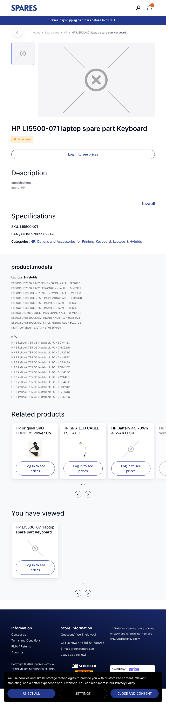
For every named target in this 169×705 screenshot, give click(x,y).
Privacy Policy (125, 683)
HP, (34, 241)
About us (17, 652)
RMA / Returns (21, 646)
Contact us (18, 634)
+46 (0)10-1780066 (91, 642)
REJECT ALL (31, 693)
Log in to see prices (83, 154)
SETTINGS (83, 693)
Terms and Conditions (26, 640)
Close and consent (134, 693)
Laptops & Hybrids (127, 241)
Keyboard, (104, 241)
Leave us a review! (73, 654)
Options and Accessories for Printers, (66, 241)
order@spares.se (82, 648)
